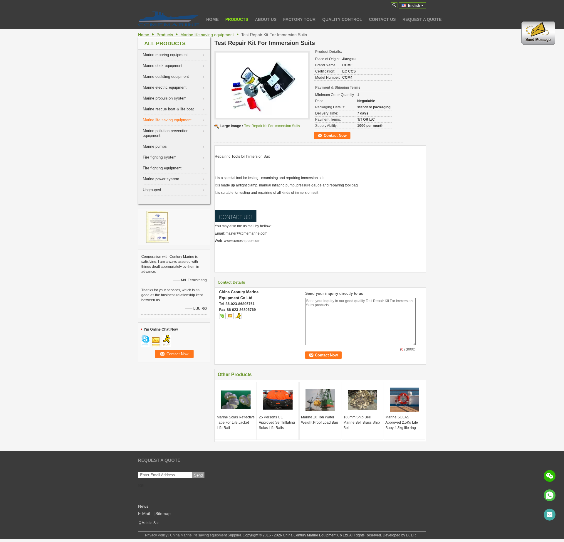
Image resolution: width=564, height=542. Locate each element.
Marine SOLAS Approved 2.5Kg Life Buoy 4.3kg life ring (401, 422)
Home (212, 19)
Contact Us (382, 19)
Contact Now (335, 135)
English (414, 6)
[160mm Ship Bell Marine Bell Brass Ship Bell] (362, 400)
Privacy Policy (156, 535)
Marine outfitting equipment (166, 76)
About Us (265, 19)
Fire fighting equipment (162, 168)
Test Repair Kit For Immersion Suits (272, 126)
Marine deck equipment (162, 65)
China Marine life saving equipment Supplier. (206, 535)
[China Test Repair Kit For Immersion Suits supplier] (262, 85)
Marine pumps (155, 146)
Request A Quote (422, 19)
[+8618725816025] (549, 495)
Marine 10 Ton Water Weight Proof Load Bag (319, 420)
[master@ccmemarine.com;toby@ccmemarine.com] (549, 514)
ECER (411, 535)
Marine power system (161, 179)
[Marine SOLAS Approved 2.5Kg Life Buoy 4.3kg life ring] (404, 400)
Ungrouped (152, 190)
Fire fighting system (160, 157)
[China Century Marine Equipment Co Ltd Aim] (238, 316)
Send (198, 475)
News (143, 506)
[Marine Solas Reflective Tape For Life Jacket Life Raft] (235, 400)
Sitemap (163, 513)
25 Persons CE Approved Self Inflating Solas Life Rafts (277, 422)
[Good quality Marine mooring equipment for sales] (157, 227)
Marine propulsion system (165, 98)
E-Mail (144, 513)
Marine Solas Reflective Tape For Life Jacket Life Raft (236, 422)
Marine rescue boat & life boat (168, 109)
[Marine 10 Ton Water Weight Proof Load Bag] (320, 400)
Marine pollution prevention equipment (165, 133)
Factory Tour (299, 19)
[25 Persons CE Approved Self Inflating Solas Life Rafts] (277, 400)
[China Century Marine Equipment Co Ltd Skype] (222, 316)
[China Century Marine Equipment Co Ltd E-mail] (230, 316)
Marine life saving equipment (207, 34)
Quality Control (342, 19)
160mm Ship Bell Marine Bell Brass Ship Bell (361, 422)
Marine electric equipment (165, 87)
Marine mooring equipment (165, 55)
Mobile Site (151, 523)
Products (236, 19)
